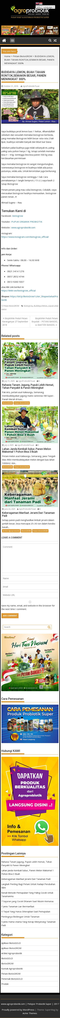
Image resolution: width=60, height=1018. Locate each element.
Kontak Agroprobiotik (12, 968)
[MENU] (12, 40)
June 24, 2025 (10, 509)
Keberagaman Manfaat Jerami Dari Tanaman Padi (25, 878)
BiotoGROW (7, 403)
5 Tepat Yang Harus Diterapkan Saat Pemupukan (25, 911)
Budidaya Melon (40, 306)
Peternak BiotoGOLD (12, 978)
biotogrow (18, 215)
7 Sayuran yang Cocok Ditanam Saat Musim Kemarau (27, 901)
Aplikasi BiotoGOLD (11, 943)
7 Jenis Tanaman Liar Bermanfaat (17, 906)
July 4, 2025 (9, 445)
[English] (37, 3)
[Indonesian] (41, 3)
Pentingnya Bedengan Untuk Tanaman (20, 916)
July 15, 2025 (9, 381)
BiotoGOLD (7, 958)
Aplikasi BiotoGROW (11, 948)
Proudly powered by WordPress (18, 1009)
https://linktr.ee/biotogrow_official (18, 290)
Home (7, 56)
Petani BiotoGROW (22, 56)
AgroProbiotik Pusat (31, 86)
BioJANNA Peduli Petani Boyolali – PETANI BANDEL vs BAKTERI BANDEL (45, 321)
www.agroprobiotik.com (23, 227)
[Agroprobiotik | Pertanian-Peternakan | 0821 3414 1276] (4, 40)
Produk (4, 983)
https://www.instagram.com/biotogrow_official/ (25, 236)
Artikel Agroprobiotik (11, 531)
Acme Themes (30, 1013)
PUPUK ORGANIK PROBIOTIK (26, 221)
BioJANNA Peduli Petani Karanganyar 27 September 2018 (15, 321)
